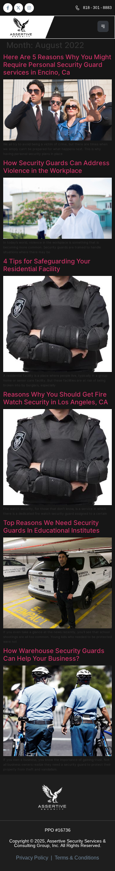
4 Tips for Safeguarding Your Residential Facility (46, 265)
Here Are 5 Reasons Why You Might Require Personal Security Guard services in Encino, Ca (57, 64)
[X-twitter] (18, 7)
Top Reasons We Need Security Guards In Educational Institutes (51, 526)
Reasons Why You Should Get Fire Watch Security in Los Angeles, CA (55, 398)
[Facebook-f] (7, 7)
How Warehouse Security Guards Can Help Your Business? (53, 654)
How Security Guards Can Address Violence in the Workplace (56, 166)
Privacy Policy (32, 857)
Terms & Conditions (77, 857)
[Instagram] (29, 7)
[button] (103, 27)
